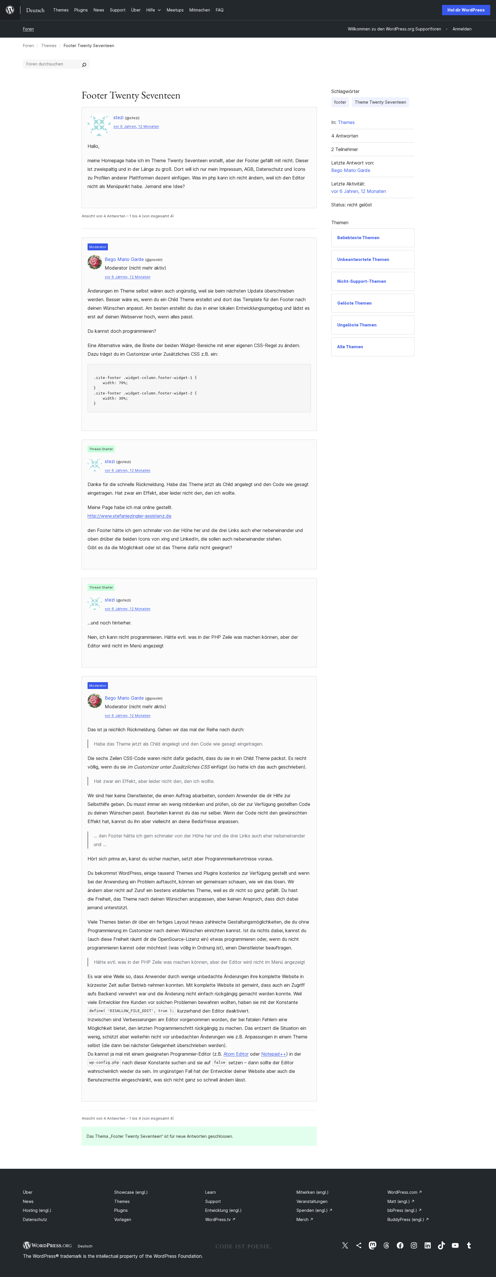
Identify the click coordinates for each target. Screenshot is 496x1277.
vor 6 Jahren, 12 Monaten (136, 126)
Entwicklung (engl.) (223, 1210)
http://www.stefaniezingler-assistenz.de (129, 516)
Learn (210, 1192)
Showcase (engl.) (131, 1192)
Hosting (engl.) (37, 1210)
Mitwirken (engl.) (313, 1192)
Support (213, 1201)
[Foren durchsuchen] (84, 64)
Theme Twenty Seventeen (380, 102)
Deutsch (85, 1246)
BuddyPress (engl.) (408, 1219)
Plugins (121, 1210)
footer (340, 102)
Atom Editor (236, 1054)
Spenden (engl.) (315, 1210)
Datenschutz (35, 1219)
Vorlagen (122, 1219)
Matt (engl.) (401, 1201)
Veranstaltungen (312, 1201)
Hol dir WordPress (466, 9)
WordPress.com (405, 1192)
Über (27, 1192)
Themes (49, 45)
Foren (28, 28)
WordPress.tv (220, 1219)
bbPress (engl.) (405, 1210)
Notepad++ (273, 1054)
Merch (305, 1219)
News (28, 1201)
